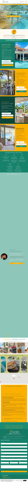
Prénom (2, 445)
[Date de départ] (1, 459)
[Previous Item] (1, 348)
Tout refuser (21, 480)
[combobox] (5, 462)
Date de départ (2, 458)
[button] (14, 16)
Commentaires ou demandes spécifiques (6, 464)
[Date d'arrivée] (1, 456)
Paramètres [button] (17, 480)
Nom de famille (3, 442)
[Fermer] (27, 480)
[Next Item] (26, 348)
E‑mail (2, 448)
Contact (21, 407)
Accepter (25, 480)
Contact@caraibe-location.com (6, 477)
